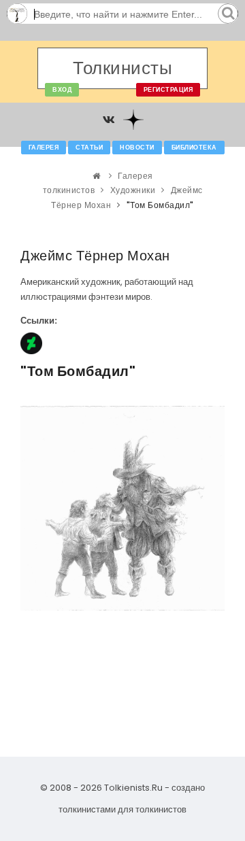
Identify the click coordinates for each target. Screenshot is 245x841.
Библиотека (194, 147)
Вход (61, 90)
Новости (137, 147)
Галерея (44, 147)
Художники (133, 190)
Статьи (89, 147)
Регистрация (168, 90)
